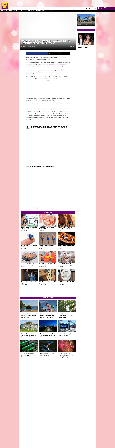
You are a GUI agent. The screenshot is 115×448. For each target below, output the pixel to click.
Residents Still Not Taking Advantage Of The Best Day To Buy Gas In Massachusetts (47, 315)
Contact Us (43, 8)
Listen (20, 8)
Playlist (25, 8)
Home (11, 8)
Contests (31, 8)
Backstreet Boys (9, 10)
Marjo (25, 46)
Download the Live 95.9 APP (41, 10)
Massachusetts (41, 208)
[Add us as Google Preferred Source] (86, 8)
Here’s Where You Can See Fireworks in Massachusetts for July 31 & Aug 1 (66, 355)
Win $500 (15, 10)
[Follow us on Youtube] (95, 8)
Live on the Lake (31, 10)
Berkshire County (34, 208)
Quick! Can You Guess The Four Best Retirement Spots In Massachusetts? (28, 315)
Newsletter (37, 8)
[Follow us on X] (92, 8)
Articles (32, 210)
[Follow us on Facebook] (89, 8)
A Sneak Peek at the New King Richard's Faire (84, 24)
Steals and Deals (22, 10)
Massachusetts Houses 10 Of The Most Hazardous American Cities (47, 335)
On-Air (15, 8)
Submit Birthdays (51, 10)
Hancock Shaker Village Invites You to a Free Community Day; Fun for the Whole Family (28, 335)
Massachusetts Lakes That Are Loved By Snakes (48, 354)
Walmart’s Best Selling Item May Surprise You (65, 334)
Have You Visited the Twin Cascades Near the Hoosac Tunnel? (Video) (66, 315)
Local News (36, 210)
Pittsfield (45, 208)
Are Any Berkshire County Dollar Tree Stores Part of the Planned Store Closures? (28, 355)
